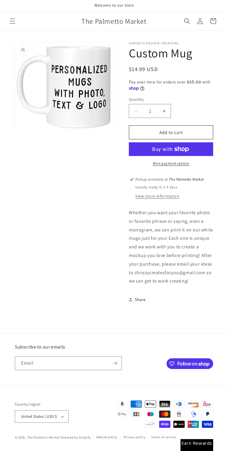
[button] (12, 21)
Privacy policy (134, 437)
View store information (157, 196)
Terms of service (163, 437)
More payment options (171, 163)
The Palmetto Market (43, 437)
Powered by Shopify (75, 437)
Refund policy (107, 437)
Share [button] (140, 299)
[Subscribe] (114, 363)
